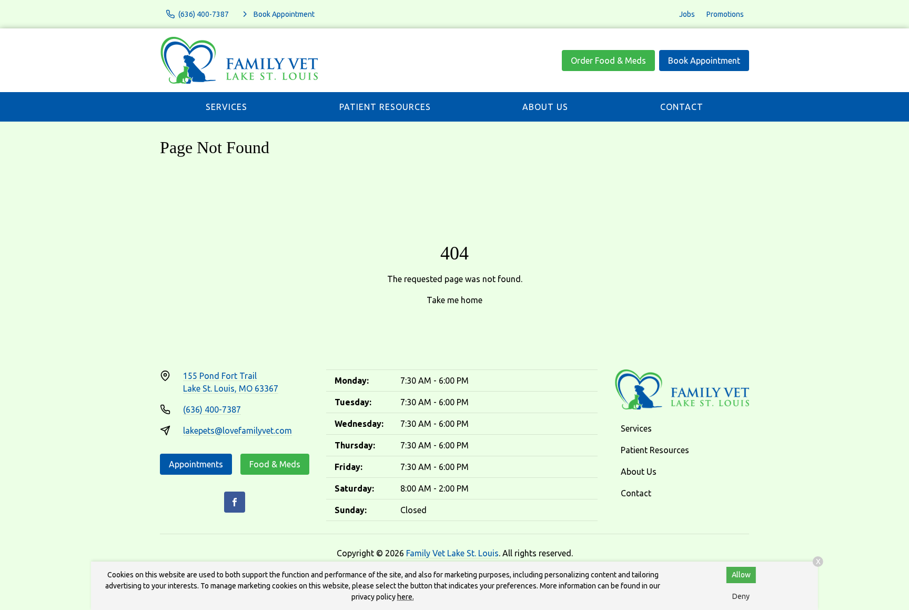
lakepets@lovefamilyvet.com (237, 430)
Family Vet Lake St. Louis (452, 553)
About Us (545, 107)
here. (405, 597)
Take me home (454, 300)
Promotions (725, 14)
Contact (681, 107)
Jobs (687, 14)
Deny (741, 596)
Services (226, 107)
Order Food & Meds (608, 60)
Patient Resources (385, 107)
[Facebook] (234, 502)
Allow (741, 575)
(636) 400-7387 (212, 409)
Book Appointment (704, 60)
